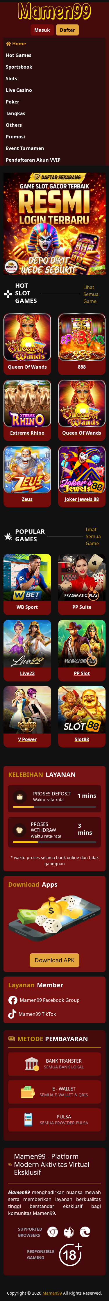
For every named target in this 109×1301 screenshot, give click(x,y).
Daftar (67, 30)
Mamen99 (52, 1293)
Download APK (54, 960)
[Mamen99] (54, 11)
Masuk (42, 30)
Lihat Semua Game (91, 294)
